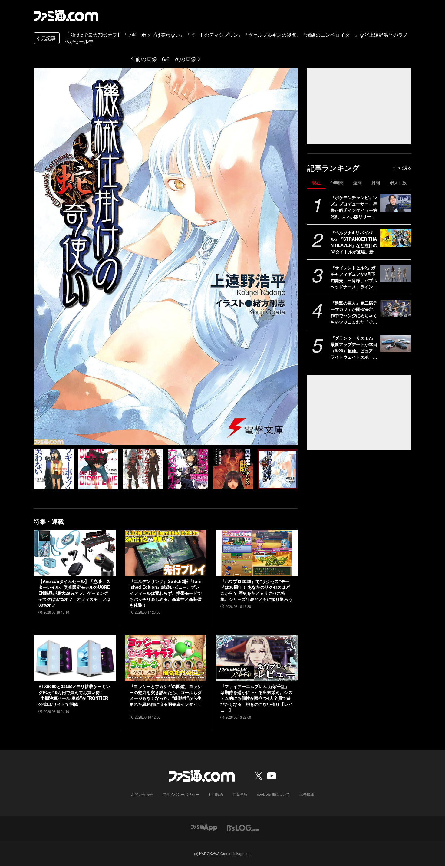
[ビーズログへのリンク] (243, 827)
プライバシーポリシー (181, 794)
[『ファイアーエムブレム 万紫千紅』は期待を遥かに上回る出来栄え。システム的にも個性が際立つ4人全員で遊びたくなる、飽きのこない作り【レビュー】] (257, 658)
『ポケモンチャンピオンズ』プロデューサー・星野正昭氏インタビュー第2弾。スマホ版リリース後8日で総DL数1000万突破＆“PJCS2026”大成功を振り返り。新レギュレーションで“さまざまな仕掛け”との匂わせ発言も (354, 207)
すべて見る (402, 168)
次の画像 (185, 59)
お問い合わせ (142, 794)
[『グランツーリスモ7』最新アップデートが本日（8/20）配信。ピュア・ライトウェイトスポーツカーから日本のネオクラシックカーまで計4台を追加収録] (395, 343)
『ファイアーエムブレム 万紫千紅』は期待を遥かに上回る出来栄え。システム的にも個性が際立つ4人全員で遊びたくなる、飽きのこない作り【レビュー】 (256, 698)
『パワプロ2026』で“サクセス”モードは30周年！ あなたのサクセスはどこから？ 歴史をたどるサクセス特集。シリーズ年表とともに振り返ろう (256, 590)
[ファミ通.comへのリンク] (66, 15)
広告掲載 (306, 794)
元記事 (48, 38)
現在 (316, 182)
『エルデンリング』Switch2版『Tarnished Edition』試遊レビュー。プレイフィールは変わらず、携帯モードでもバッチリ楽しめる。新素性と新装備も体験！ (166, 593)
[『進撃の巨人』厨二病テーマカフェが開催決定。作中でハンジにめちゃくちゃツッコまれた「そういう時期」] (395, 308)
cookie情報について (273, 794)
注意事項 (240, 794)
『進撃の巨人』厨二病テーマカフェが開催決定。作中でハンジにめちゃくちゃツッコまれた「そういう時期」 (354, 312)
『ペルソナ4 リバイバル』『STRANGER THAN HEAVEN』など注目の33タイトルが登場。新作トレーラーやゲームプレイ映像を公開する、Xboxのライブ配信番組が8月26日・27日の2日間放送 (354, 242)
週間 (357, 182)
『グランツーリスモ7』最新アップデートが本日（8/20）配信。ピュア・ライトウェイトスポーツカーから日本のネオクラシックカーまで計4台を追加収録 (354, 347)
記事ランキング (333, 167)
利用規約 (216, 794)
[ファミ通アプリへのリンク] (204, 827)
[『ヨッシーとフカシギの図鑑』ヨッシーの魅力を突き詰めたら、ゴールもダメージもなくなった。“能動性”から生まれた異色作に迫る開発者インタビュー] (166, 658)
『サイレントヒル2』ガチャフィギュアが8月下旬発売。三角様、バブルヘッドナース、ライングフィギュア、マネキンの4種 (354, 277)
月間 (375, 182)
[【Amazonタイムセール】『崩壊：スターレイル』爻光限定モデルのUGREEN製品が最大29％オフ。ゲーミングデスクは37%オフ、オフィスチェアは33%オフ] (75, 553)
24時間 (337, 182)
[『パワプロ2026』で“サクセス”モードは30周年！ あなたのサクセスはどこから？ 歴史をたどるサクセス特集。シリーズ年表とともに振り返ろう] (257, 553)
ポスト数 (398, 182)
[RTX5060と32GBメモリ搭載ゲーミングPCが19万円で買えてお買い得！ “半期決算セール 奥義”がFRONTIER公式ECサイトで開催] (75, 658)
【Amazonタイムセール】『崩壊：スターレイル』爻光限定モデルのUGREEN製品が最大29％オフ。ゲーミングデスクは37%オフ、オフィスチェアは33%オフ (74, 593)
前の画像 (146, 59)
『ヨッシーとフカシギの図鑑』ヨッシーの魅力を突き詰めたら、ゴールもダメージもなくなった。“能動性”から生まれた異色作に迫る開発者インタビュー (166, 698)
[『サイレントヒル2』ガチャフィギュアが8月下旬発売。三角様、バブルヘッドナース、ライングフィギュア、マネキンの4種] (395, 273)
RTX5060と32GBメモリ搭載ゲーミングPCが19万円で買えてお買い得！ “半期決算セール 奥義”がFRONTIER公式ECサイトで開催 (74, 695)
